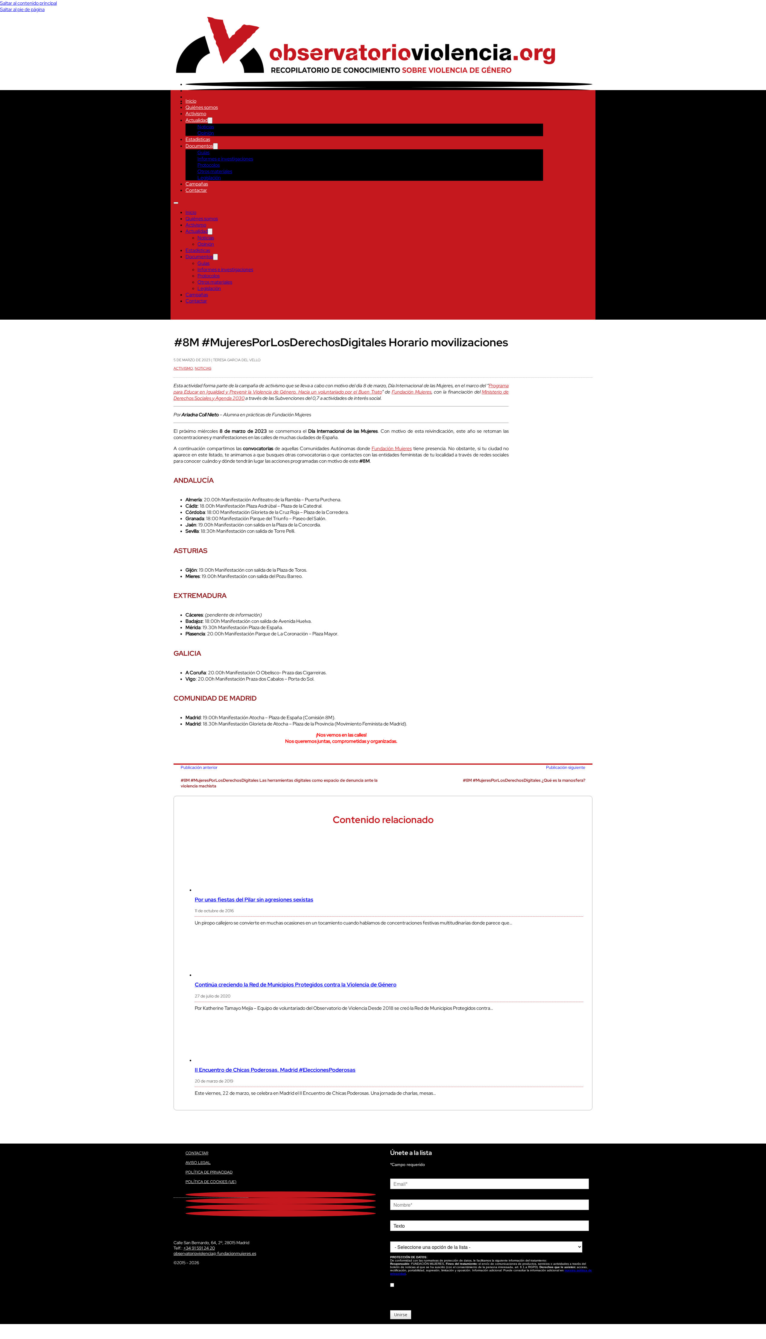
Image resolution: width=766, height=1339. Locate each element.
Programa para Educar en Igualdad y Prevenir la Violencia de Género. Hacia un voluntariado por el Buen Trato (341, 388)
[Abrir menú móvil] (176, 203)
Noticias (205, 127)
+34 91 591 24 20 (199, 1248)
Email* (396, 1174)
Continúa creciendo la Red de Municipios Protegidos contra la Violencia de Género (295, 984)
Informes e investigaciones (225, 159)
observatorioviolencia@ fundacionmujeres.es (215, 1253)
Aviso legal (198, 1162)
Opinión (205, 133)
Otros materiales (214, 171)
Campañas (197, 184)
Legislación (209, 177)
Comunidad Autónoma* (412, 1237)
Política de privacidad (209, 1172)
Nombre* (398, 1195)
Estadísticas (198, 139)
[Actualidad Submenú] (210, 120)
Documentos (199, 146)
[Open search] (177, 314)
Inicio (191, 101)
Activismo (196, 113)
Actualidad (197, 120)
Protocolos (208, 165)
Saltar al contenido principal (28, 3)
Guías (203, 152)
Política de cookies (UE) (211, 1181)
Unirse (400, 1314)
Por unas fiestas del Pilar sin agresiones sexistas (254, 899)
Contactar (196, 190)
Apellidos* (399, 1216)
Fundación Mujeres (411, 392)
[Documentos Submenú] (215, 146)
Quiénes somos (202, 107)
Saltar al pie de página (22, 9)
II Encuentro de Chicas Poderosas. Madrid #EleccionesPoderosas (275, 1069)
